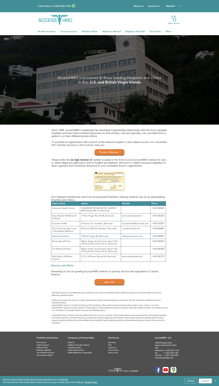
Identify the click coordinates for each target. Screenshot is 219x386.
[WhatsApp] (73, 6)
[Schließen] (215, 381)
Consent (205, 381)
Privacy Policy (90, 382)
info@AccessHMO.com (164, 358)
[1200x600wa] (165, 370)
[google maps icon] (173, 370)
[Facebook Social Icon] (158, 370)
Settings (191, 381)
